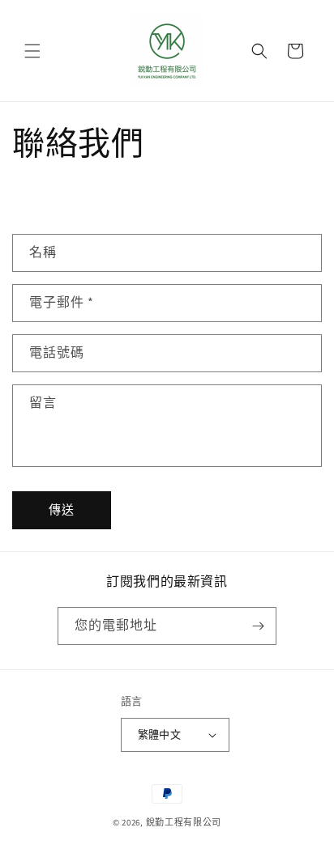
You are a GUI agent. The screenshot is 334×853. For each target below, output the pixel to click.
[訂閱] (258, 626)
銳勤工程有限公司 (184, 823)
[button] (32, 51)
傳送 (62, 510)
